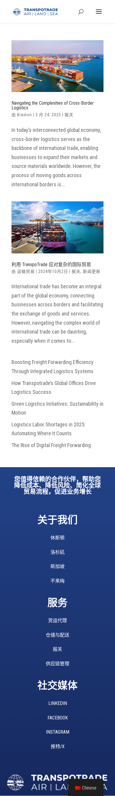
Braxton (24, 114)
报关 (69, 114)
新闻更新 (92, 271)
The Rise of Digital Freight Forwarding (51, 445)
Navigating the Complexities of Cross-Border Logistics (53, 105)
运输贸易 (26, 271)
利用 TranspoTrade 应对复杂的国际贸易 (51, 264)
